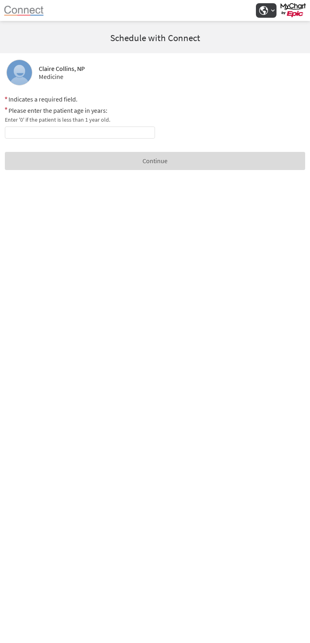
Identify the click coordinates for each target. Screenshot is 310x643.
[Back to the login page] (27, 10)
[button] (266, 10)
